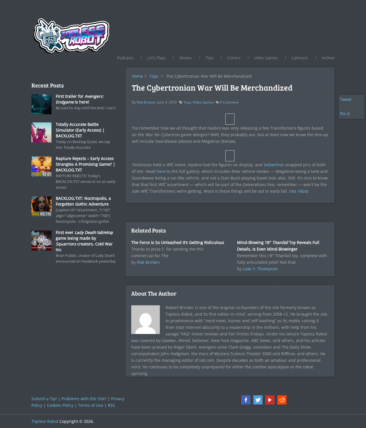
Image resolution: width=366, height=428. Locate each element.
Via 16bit (298, 191)
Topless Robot (44, 421)
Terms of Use (90, 405)
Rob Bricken (146, 102)
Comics (233, 57)
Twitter (257, 399)
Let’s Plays (156, 57)
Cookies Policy (60, 405)
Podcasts (125, 57)
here (161, 171)
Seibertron (274, 164)
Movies (185, 57)
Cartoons (300, 57)
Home (137, 76)
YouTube (269, 399)
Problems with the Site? (83, 398)
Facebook (245, 399)
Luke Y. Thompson (260, 268)
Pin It (345, 113)
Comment (229, 102)
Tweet (345, 99)
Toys (210, 57)
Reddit (282, 399)
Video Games (266, 57)
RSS (111, 405)
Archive (328, 57)
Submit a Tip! (44, 398)
